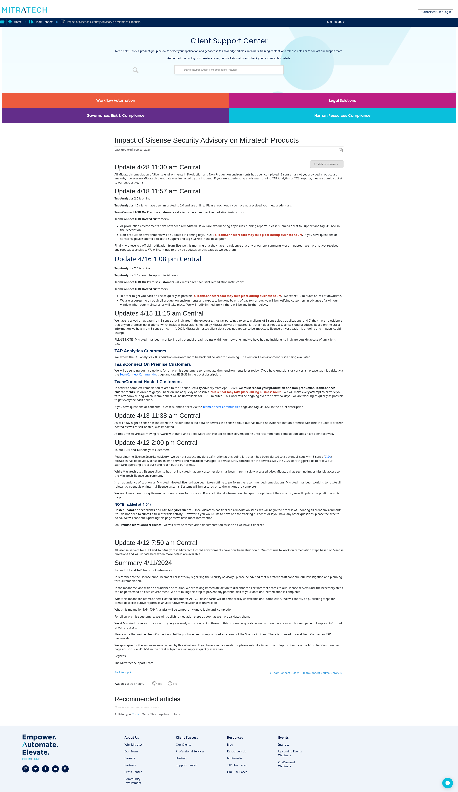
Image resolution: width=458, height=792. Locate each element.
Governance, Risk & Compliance (116, 115)
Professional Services (190, 751)
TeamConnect (44, 21)
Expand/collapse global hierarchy (2, 21)
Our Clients (183, 745)
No (175, 684)
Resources (235, 737)
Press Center (133, 772)
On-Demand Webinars (286, 764)
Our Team (131, 751)
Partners (130, 765)
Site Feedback (336, 21)
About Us (132, 737)
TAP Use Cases (237, 765)
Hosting (181, 758)
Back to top (121, 672)
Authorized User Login (436, 12)
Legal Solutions (342, 100)
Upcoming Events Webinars (290, 753)
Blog (230, 745)
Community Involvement (133, 781)
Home (17, 21)
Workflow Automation (115, 100)
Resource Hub (236, 751)
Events (283, 737)
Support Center (186, 765)
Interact (283, 745)
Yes (160, 684)
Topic (136, 714)
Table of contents (327, 164)
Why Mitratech (134, 745)
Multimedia (234, 758)
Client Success (187, 737)
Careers (130, 758)
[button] (136, 71)
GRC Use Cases (237, 772)
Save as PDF (341, 150)
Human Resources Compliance (342, 115)
